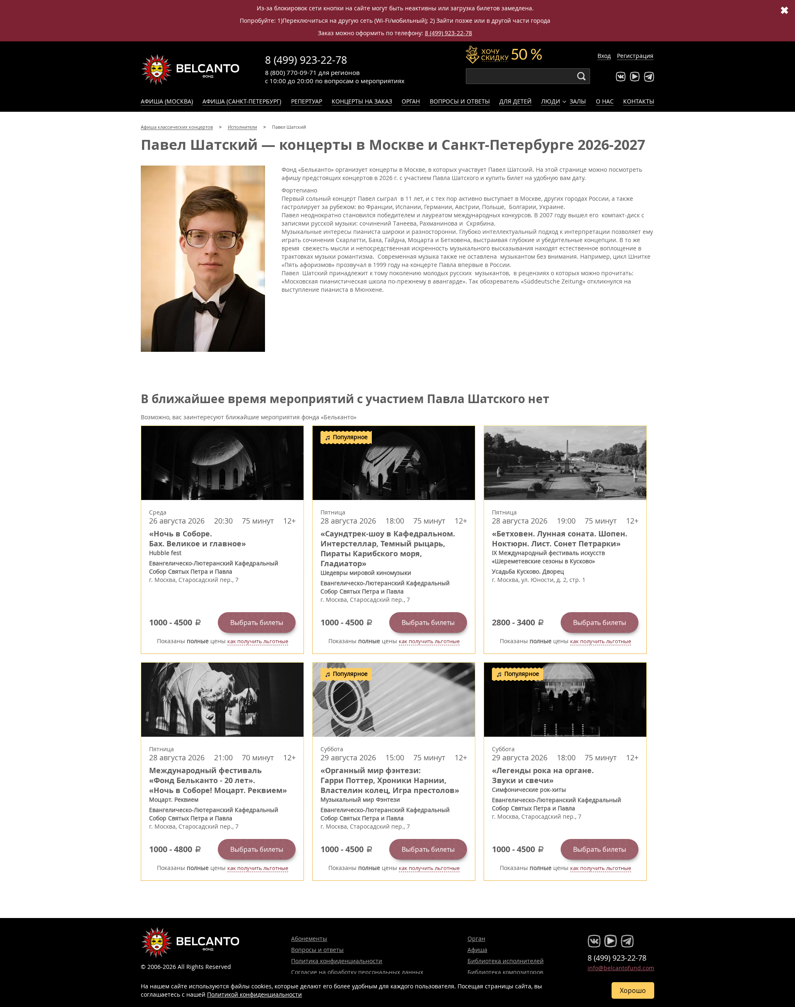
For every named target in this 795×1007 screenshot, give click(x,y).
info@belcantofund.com (621, 968)
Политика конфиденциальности (336, 961)
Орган (411, 101)
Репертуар (306, 101)
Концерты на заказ (362, 101)
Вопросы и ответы (460, 101)
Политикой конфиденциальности (254, 994)
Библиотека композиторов (505, 972)
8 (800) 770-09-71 (291, 72)
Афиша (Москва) (167, 101)
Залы (578, 101)
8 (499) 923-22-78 (448, 33)
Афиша (477, 950)
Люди (550, 101)
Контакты (638, 101)
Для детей (515, 101)
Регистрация (635, 56)
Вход (604, 56)
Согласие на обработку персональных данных (357, 972)
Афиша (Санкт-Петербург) (241, 101)
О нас (605, 101)
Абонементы (309, 938)
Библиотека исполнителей (505, 961)
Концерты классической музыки (190, 69)
